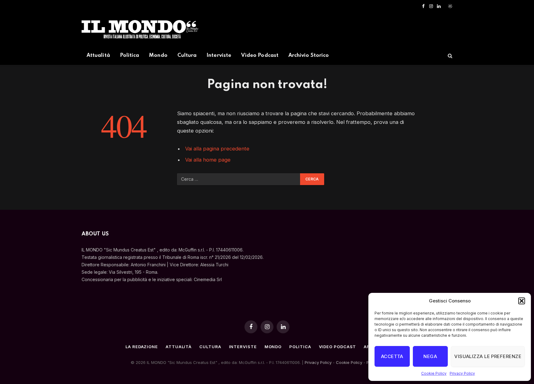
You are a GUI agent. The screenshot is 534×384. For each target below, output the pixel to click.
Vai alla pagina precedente (217, 149)
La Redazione (141, 346)
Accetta (392, 356)
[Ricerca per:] (239, 179)
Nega (430, 356)
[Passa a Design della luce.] (449, 6)
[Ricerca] (449, 56)
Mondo (158, 55)
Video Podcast (259, 55)
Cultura (187, 55)
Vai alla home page (208, 160)
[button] (522, 301)
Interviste (218, 55)
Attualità (98, 55)
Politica (129, 55)
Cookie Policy (434, 373)
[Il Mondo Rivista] (140, 29)
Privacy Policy (462, 373)
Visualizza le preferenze (487, 356)
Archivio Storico (308, 55)
